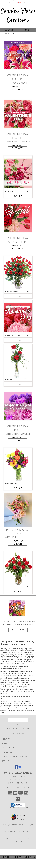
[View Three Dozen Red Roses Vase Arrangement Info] (18, 273)
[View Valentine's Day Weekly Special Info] (18, 218)
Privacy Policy (9, 838)
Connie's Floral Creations (18, 16)
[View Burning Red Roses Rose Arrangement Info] (18, 568)
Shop (10, 29)
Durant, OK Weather (8, 831)
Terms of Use (18, 842)
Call (6, 857)
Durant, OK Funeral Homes (13, 825)
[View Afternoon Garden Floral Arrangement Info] (18, 465)
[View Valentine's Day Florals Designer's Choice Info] (18, 114)
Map (18, 857)
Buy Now (18, 89)
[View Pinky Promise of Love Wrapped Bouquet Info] (18, 510)
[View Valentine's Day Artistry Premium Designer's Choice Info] (18, 317)
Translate (24, 3)
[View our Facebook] (16, 768)
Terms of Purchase (24, 838)
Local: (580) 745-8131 (18, 783)
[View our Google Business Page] (19, 768)
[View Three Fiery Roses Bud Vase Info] (18, 361)
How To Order (17, 542)
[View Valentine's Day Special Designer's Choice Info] (18, 406)
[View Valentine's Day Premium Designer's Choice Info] (18, 173)
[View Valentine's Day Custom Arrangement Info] (18, 55)
